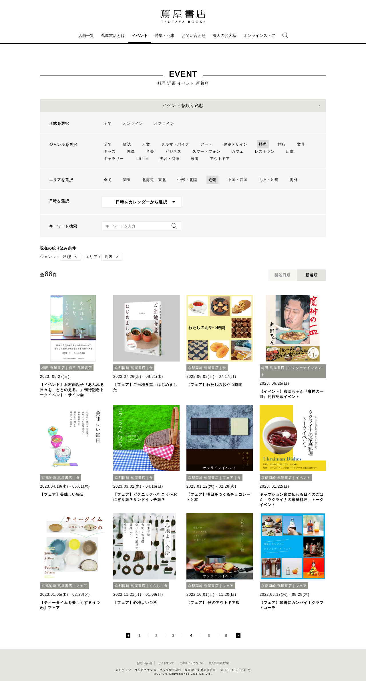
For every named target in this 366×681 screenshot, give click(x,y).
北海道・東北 (154, 180)
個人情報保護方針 (219, 663)
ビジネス (173, 151)
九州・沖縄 (269, 180)
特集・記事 (165, 35)
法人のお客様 (224, 35)
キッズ (110, 151)
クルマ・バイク (175, 144)
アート (206, 144)
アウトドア (220, 158)
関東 (127, 180)
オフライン (164, 123)
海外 (294, 180)
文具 (301, 144)
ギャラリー (114, 158)
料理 (263, 144)
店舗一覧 (86, 35)
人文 (146, 144)
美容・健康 (170, 158)
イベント (140, 35)
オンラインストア (259, 35)
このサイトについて (191, 663)
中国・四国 (238, 180)
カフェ (238, 151)
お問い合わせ (194, 35)
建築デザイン (236, 144)
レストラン (265, 151)
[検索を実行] (173, 228)
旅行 (282, 144)
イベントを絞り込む (183, 105)
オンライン (133, 123)
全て (108, 123)
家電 (195, 158)
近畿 (212, 180)
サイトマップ (166, 663)
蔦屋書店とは (113, 35)
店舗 (290, 151)
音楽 (150, 151)
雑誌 (127, 144)
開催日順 (282, 275)
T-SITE (141, 158)
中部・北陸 (187, 180)
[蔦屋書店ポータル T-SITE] (183, 16)
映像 (131, 151)
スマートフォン (206, 151)
